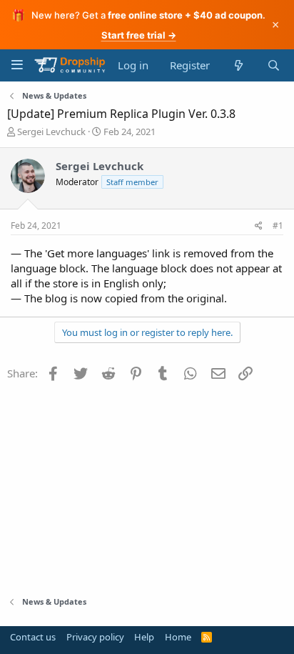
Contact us (33, 636)
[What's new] (237, 65)
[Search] (273, 65)
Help (144, 636)
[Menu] (17, 64)
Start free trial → (138, 35)
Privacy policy (95, 636)
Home (178, 636)
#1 (278, 225)
